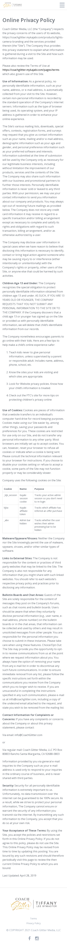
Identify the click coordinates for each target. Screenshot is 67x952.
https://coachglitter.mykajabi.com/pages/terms (30, 70)
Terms (33, 918)
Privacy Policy (33, 923)
